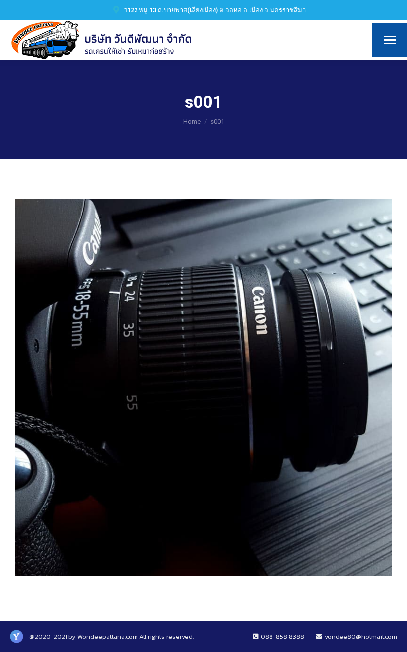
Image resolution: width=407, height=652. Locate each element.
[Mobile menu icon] (389, 40)
